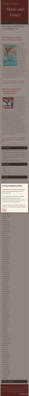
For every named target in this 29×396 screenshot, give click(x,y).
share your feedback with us (18, 207)
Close (4, 210)
